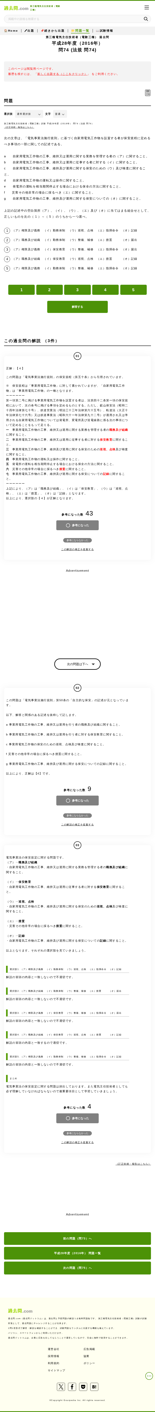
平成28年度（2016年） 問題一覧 (77, 1253)
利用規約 (54, 1363)
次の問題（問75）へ (77, 1267)
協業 (86, 1356)
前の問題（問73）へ (77, 1238)
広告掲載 (89, 1349)
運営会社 (54, 1349)
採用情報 (54, 1356)
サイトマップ (56, 1370)
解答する (77, 306)
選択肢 (8, 113)
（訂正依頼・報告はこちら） (19, 127)
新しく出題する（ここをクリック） (62, 74)
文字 (48, 113)
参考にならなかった (77, 540)
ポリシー (89, 1363)
